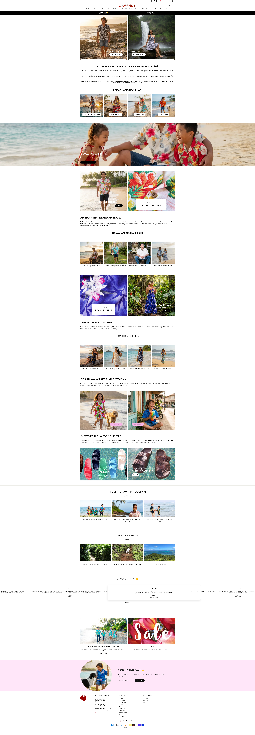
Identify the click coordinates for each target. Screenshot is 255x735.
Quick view (91, 262)
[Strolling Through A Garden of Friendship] (95, 552)
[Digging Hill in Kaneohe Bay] (159, 552)
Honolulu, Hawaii (84, 1)
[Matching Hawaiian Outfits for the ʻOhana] (95, 508)
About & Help (157, 9)
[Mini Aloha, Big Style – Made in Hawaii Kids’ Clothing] (159, 508)
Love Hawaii (145, 700)
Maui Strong (145, 702)
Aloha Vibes (145, 698)
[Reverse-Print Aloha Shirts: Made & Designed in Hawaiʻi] (127, 508)
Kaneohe (92, 562)
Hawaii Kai (120, 562)
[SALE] (151, 631)
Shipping (121, 704)
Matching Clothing (129, 9)
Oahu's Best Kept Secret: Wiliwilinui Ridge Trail (127, 564)
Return (120, 706)
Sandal (116, 9)
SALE (166, 9)
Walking (102, 562)
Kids (108, 9)
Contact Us (121, 716)
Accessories (144, 9)
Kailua (153, 562)
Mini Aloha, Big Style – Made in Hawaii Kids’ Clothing (159, 520)
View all (127, 237)
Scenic (98, 562)
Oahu (95, 562)
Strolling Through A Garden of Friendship (95, 564)
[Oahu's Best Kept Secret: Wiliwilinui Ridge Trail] (127, 552)
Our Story (121, 698)
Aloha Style (103, 653)
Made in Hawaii (122, 702)
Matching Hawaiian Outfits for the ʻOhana (95, 519)
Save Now (151, 652)
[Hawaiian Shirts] (103, 37)
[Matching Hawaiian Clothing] (103, 631)
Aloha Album (122, 700)
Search (120, 714)
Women (95, 9)
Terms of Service (123, 712)
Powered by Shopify (127, 729)
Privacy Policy (122, 710)
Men (102, 9)
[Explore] (103, 191)
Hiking (88, 562)
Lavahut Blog (122, 708)
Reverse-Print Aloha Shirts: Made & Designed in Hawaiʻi (127, 520)
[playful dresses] (103, 410)
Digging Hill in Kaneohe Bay (159, 564)
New (87, 9)
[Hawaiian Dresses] (151, 37)
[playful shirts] (151, 410)
